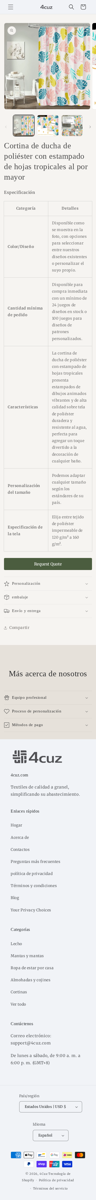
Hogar (16, 825)
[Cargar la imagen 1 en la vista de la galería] (23, 125)
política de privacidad (32, 873)
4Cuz (43, 1174)
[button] (11, 7)
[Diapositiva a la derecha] (90, 127)
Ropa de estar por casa (32, 967)
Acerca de (20, 837)
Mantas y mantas (27, 955)
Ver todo (18, 1004)
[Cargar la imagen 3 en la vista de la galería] (72, 125)
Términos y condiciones (34, 885)
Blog (15, 897)
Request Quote (48, 564)
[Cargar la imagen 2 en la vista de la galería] (47, 125)
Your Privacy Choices (31, 910)
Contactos (20, 849)
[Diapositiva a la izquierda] (6, 127)
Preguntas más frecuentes (35, 861)
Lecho (16, 943)
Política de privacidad (56, 1180)
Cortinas (19, 992)
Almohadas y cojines (30, 980)
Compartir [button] (19, 627)
